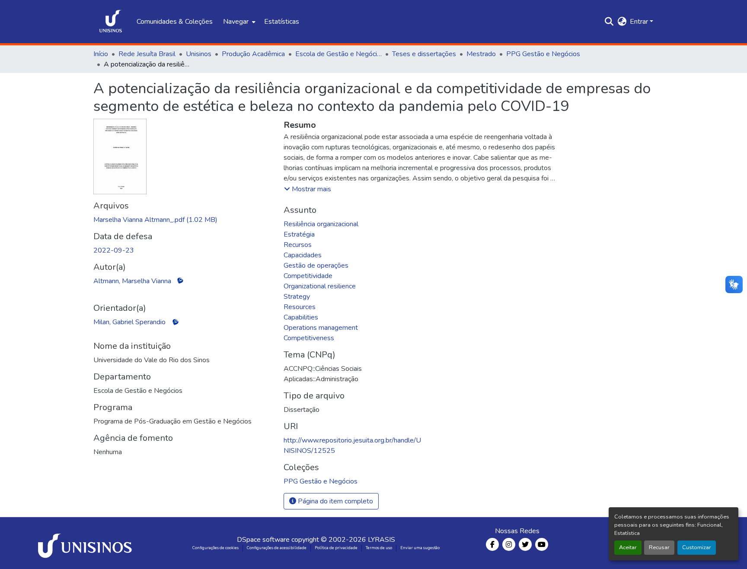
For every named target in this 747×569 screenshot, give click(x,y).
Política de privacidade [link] (336, 547)
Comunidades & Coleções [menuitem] (175, 21)
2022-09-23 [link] (113, 250)
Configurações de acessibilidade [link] (276, 547)
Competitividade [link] (308, 276)
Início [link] (100, 54)
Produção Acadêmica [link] (253, 54)
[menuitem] (238, 21)
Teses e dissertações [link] (424, 54)
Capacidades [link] (303, 255)
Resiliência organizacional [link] (321, 224)
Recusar (659, 547)
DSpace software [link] (263, 539)
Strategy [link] (297, 296)
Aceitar (628, 547)
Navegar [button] (236, 21)
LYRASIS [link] (381, 539)
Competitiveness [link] (309, 338)
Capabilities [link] (301, 317)
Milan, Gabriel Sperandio (129, 322)
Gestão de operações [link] (316, 265)
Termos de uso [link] (379, 547)
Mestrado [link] (481, 54)
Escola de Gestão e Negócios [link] (338, 54)
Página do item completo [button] (334, 501)
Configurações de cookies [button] (215, 547)
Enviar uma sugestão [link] (420, 547)
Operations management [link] (321, 327)
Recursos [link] (298, 245)
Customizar (696, 547)
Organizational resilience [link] (320, 286)
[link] (183, 220)
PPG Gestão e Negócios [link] (543, 54)
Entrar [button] (640, 21)
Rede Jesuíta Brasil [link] (147, 54)
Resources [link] (300, 307)
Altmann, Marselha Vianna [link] (132, 281)
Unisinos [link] (198, 54)
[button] (110, 21)
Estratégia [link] (299, 234)
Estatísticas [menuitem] (281, 21)
